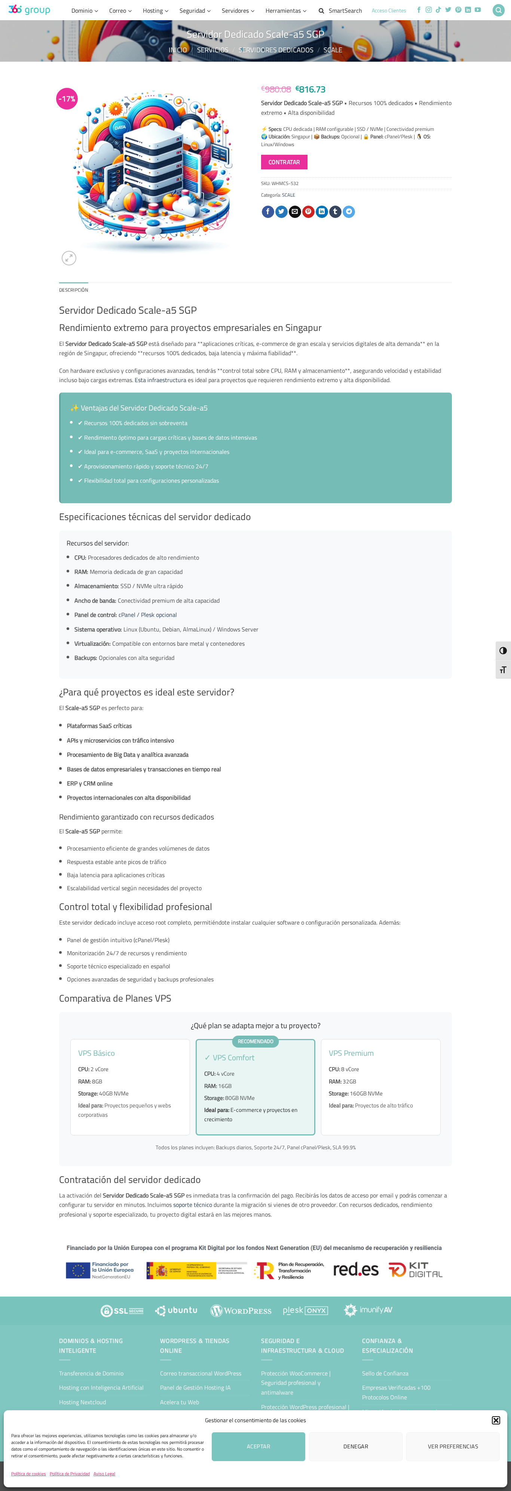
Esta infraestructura (160, 379)
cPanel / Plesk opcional (148, 614)
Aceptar (258, 1446)
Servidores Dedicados (276, 49)
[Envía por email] (295, 212)
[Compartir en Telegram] (349, 212)
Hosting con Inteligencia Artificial (101, 1387)
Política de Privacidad (70, 1473)
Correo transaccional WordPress (200, 1373)
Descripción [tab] (73, 289)
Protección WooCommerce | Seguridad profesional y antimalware (296, 1383)
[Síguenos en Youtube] (478, 10)
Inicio (178, 49)
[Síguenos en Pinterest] (458, 10)
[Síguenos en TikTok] (438, 10)
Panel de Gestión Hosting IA (195, 1387)
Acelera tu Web (179, 1402)
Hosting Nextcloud (82, 1402)
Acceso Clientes (389, 10)
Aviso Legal (104, 1473)
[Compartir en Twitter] (281, 212)
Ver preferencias (453, 1446)
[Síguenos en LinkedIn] (468, 10)
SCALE (333, 49)
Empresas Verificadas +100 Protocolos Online (396, 1392)
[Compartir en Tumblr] (335, 212)
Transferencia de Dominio (91, 1373)
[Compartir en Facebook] (268, 212)
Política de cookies (28, 1473)
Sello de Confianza (385, 1373)
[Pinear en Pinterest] (308, 212)
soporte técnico (192, 1204)
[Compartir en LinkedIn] (322, 212)
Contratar (284, 162)
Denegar (355, 1446)
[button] (496, 1420)
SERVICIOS (213, 49)
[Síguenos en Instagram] (429, 10)
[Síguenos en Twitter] (448, 10)
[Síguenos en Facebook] (419, 10)
